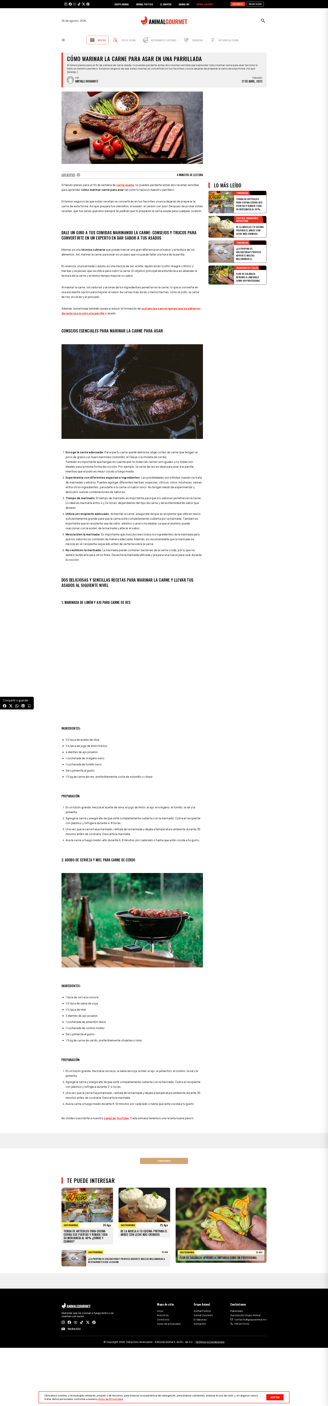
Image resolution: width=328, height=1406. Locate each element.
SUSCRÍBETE (238, 4)
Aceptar (274, 1397)
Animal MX (200, 1323)
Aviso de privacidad (168, 1323)
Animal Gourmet (203, 1315)
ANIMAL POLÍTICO (144, 4)
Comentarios (164, 1161)
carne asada (125, 185)
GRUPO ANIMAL (121, 4)
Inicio (160, 1311)
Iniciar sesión (255, 4)
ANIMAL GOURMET (205, 4)
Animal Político (202, 1311)
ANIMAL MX (184, 4)
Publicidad (236, 1311)
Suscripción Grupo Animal (245, 1315)
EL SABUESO (166, 4)
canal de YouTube (116, 1118)
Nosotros (163, 1315)
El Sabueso (200, 1319)
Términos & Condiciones (209, 1342)
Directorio (163, 1319)
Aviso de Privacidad (110, 1399)
